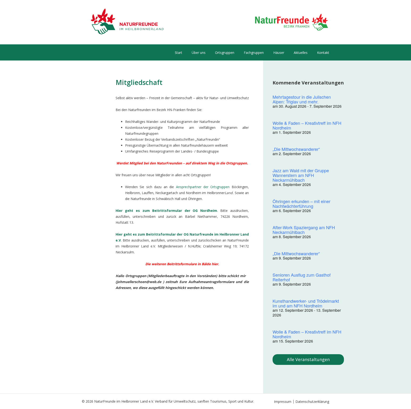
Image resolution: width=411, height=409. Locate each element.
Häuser (278, 52)
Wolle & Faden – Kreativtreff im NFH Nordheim (307, 125)
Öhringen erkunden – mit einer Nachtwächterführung (301, 203)
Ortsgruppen (224, 52)
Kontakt (323, 52)
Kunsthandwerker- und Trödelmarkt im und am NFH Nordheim (306, 303)
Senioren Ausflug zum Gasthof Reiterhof (302, 277)
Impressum (282, 401)
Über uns (199, 52)
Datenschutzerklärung (312, 401)
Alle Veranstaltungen (308, 359)
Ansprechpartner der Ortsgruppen (203, 187)
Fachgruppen (254, 52)
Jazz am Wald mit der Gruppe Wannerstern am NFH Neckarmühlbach (301, 175)
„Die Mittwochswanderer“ (296, 149)
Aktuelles (301, 52)
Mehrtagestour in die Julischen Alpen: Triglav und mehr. (302, 99)
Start (178, 52)
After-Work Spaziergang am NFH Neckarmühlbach (304, 229)
